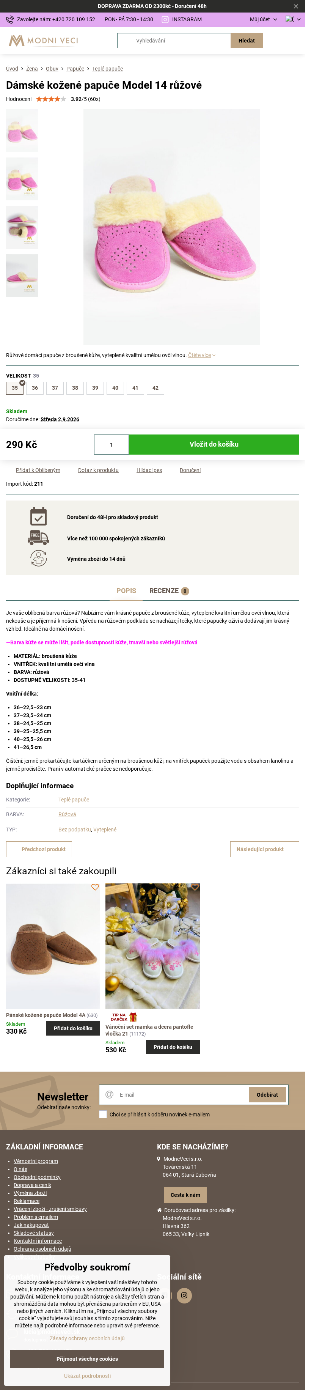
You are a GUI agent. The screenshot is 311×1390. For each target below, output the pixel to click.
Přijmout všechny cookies (87, 1359)
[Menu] (296, 40)
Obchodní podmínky (37, 1177)
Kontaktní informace (38, 1241)
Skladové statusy (34, 1233)
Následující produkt (260, 849)
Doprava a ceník (32, 1185)
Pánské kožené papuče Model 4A (45, 1015)
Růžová (67, 814)
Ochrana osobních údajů (42, 1249)
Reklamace (26, 1201)
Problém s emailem (36, 1217)
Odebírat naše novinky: (64, 1107)
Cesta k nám (185, 1195)
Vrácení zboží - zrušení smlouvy (50, 1209)
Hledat (247, 41)
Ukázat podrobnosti (87, 1376)
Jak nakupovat (31, 1225)
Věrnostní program (36, 1161)
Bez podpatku (74, 829)
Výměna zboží (30, 1193)
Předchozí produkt (44, 849)
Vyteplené (104, 829)
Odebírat (267, 1095)
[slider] (51, 99)
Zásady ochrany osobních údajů (87, 1338)
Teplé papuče (73, 800)
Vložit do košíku (214, 444)
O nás (20, 1169)
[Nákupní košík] (278, 40)
